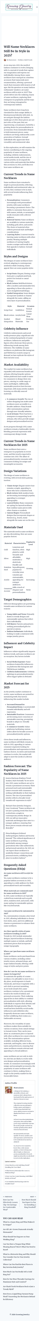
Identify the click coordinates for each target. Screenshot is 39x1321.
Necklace (21, 60)
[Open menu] (37, 7)
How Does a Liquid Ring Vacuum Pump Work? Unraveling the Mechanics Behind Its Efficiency (19, 1296)
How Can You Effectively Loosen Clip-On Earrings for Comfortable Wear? (10, 1203)
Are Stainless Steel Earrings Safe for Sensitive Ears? (17, 1182)
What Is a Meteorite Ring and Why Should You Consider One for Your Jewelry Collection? (19, 1257)
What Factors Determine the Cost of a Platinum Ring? (17, 1172)
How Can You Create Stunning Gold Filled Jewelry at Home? (18, 1177)
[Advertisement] (19, 29)
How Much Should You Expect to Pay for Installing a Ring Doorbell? (29, 1202)
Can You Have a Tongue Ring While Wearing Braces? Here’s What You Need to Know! (19, 1247)
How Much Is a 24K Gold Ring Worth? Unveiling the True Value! (17, 1166)
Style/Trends (28, 60)
